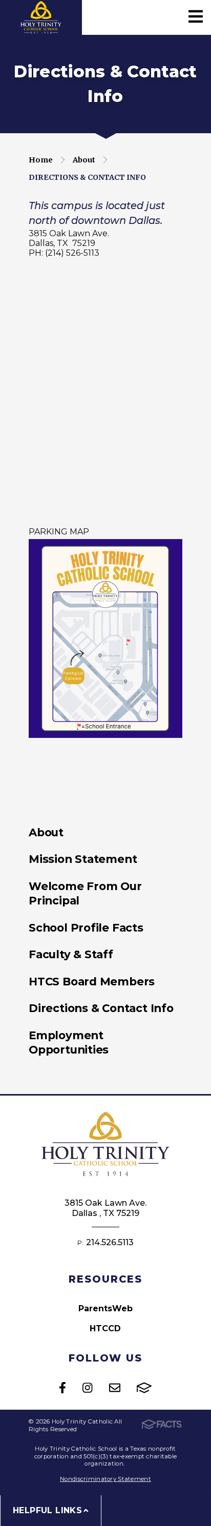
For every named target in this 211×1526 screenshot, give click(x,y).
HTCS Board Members (92, 981)
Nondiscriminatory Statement (105, 1478)
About (84, 159)
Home (41, 159)
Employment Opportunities (69, 1042)
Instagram (87, 1387)
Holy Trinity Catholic (41, 17)
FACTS (144, 1387)
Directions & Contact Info (87, 177)
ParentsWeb (105, 1308)
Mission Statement (83, 858)
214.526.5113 (110, 1242)
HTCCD (105, 1328)
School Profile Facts (86, 927)
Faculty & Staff (71, 954)
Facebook (62, 1387)
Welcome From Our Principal (85, 893)
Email (114, 1387)
